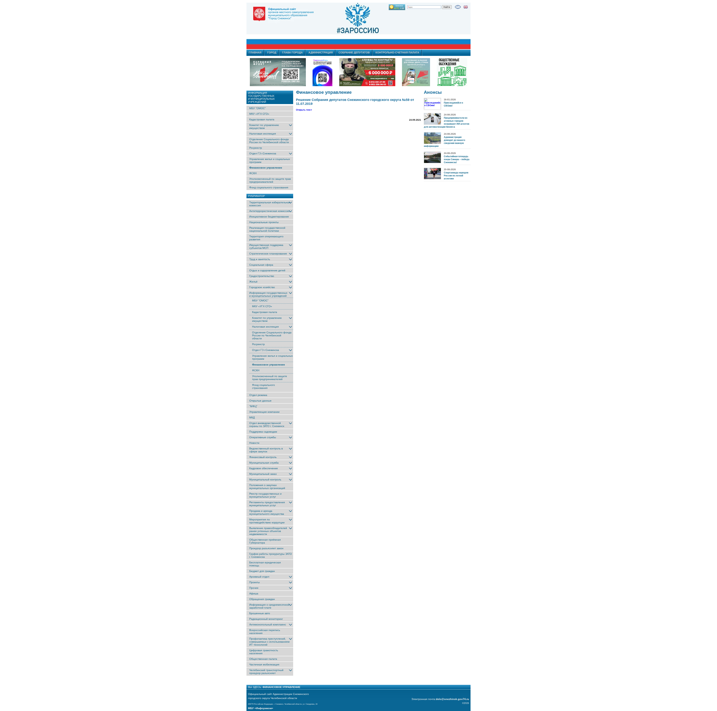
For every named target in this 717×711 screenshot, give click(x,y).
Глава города (292, 52)
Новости (254, 442)
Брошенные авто (259, 613)
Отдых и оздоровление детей (267, 270)
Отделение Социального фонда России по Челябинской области (269, 141)
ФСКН (253, 173)
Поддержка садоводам (263, 431)
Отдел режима (258, 395)
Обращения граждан (262, 599)
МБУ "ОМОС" (257, 108)
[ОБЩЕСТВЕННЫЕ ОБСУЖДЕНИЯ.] (452, 72)
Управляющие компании (264, 411)
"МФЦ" (253, 406)
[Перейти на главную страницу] (324, 26)
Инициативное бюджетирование (269, 216)
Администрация (320, 52)
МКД (252, 417)
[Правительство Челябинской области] (322, 72)
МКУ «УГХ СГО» (259, 113)
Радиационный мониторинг (266, 618)
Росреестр (255, 147)
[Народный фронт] (278, 72)
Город (271, 52)
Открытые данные (260, 400)
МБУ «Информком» (260, 708)
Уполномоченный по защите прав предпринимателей (270, 180)
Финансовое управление (265, 167)
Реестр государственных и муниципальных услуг (265, 495)
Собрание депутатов (354, 52)
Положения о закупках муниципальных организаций (267, 487)
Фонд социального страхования (268, 187)
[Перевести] (466, 6)
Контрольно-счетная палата (397, 52)
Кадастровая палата (261, 119)
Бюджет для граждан (262, 571)
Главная (255, 52)
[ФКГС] (416, 72)
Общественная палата (263, 658)
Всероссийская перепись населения (264, 632)
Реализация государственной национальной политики (267, 229)
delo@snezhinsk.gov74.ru (452, 699)
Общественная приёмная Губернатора (265, 541)
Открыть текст (304, 110)
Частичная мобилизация (264, 664)
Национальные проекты (264, 222)
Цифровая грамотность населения (263, 652)
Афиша (253, 593)
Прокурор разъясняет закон (266, 548)
